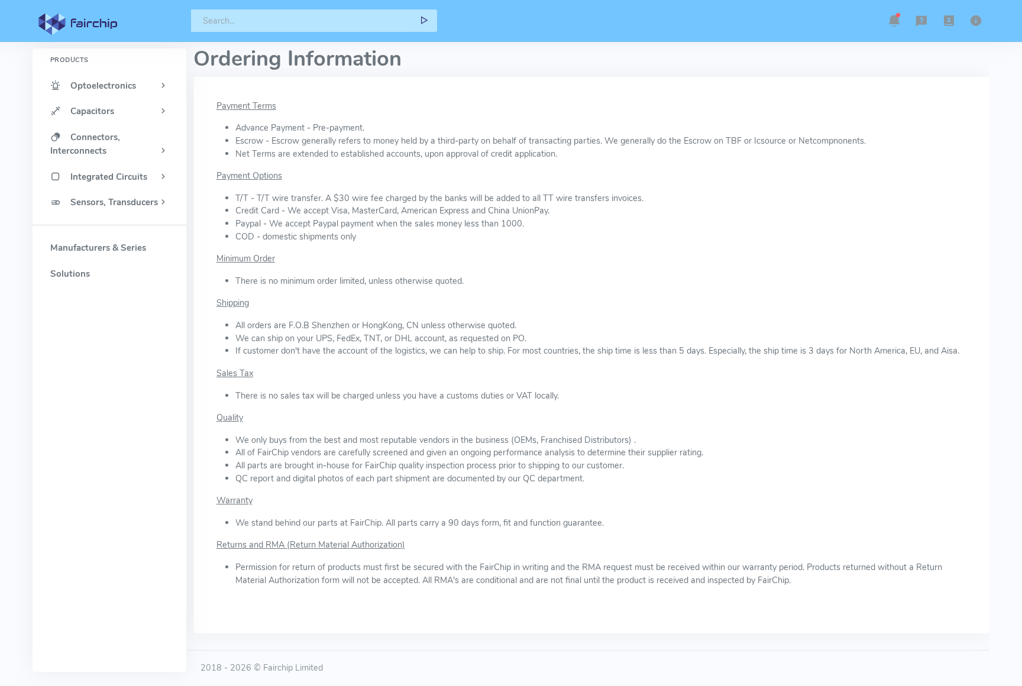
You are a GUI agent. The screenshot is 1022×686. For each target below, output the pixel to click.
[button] (894, 20)
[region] (109, 339)
